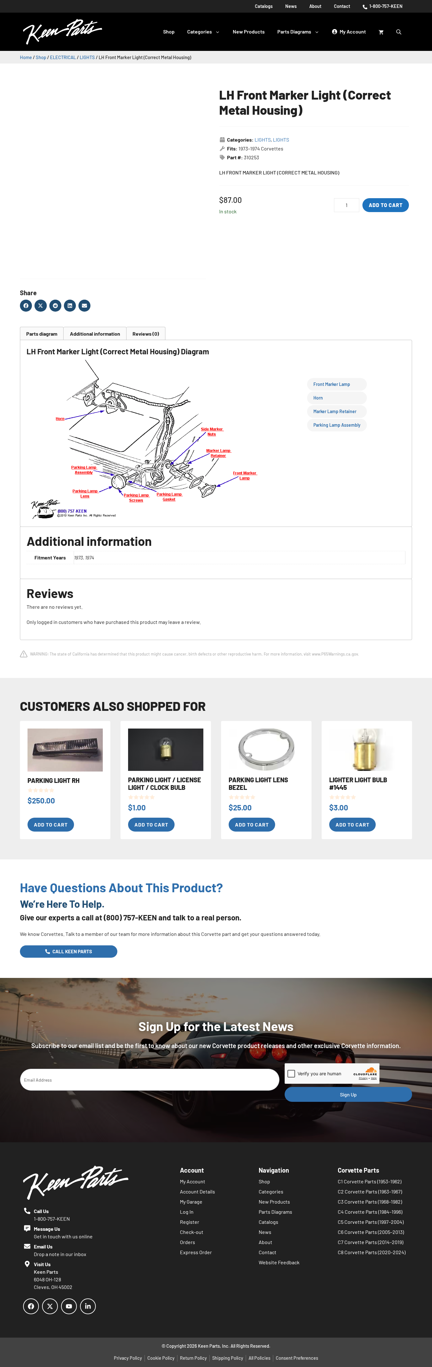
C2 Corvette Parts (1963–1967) (370, 1191)
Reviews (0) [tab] (146, 334)
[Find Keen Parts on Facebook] (31, 1306)
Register (189, 1222)
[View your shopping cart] (381, 31)
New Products (249, 31)
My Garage (191, 1202)
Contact (342, 6)
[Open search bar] (399, 31)
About (315, 6)
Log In (187, 1212)
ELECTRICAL (63, 57)
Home (26, 57)
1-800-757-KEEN (385, 6)
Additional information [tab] (95, 334)
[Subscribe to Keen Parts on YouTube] (69, 1306)
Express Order (196, 1252)
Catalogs (264, 6)
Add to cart (386, 205)
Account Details (197, 1191)
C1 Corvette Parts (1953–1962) (369, 1181)
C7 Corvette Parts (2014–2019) (370, 1242)
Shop (169, 31)
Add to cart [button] (51, 824)
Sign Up (348, 1094)
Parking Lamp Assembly (337, 425)
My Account (192, 1181)
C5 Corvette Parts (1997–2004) (371, 1222)
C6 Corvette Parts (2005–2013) (371, 1232)
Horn (318, 397)
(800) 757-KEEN (130, 917)
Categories (199, 31)
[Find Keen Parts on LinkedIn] (88, 1306)
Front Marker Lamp (331, 384)
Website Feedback (279, 1262)
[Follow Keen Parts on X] (50, 1306)
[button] (26, 306)
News (291, 6)
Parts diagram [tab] (41, 334)
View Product (42, 29)
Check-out (191, 1232)
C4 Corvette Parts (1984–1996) (370, 1212)
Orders (187, 1242)
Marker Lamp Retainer (334, 411)
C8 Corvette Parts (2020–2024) (371, 1252)
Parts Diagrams (294, 31)
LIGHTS (87, 57)
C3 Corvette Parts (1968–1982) (370, 1202)
